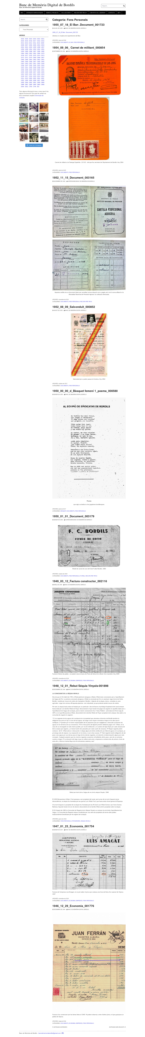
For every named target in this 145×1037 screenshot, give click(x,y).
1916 (30, 76)
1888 (22, 84)
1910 (26, 78)
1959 (26, 61)
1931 (42, 70)
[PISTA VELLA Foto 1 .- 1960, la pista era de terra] (23, 107)
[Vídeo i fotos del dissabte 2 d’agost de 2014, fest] (23, 117)
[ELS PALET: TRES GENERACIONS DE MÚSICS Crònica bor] (43, 117)
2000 (30, 47)
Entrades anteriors (60, 1027)
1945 (34, 66)
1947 (26, 66)
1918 (22, 76)
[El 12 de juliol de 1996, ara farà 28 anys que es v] (23, 127)
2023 (34, 39)
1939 (34, 68)
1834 (22, 86)
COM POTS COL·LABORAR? (97, 12)
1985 (42, 51)
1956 (38, 61)
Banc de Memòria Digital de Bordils (47, 4)
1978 (22, 55)
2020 (22, 41)
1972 (22, 57)
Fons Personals (79, 42)
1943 (42, 66)
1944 (38, 66)
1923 (26, 74)
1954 (22, 64)
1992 (38, 49)
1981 (34, 53)
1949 (42, 64)
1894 (26, 82)
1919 (42, 74)
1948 (22, 66)
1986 (38, 51)
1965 (26, 59)
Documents (64, 42)
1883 (38, 84)
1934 (30, 70)
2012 (30, 43)
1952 (30, 64)
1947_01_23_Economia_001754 (73, 826)
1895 (22, 82)
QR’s (119, 12)
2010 (38, 43)
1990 (22, 51)
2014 (22, 43)
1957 (34, 61)
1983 (26, 53)
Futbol (82, 576)
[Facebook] (62, 1033)
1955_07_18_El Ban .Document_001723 (78, 25)
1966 (22, 59)
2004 (38, 45)
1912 (42, 76)
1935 (26, 70)
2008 (22, 45)
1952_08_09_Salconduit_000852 (73, 307)
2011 (34, 43)
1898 (34, 80)
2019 (26, 41)
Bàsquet (63, 511)
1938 (38, 68)
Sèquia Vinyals (85, 821)
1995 (26, 49)
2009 (42, 43)
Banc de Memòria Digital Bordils (75, 28)
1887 (26, 84)
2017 (34, 41)
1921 (34, 74)
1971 (26, 57)
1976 (30, 55)
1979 (42, 53)
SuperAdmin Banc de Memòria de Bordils (81, 181)
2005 (34, 45)
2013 (26, 43)
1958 (30, 61)
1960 (22, 61)
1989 (26, 51)
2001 (26, 47)
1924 (22, 74)
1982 (30, 53)
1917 (26, 76)
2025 (26, 39)
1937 (42, 68)
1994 (30, 49)
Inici (22, 12)
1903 (42, 78)
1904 (38, 78)
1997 (42, 47)
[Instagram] (63, 1033)
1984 (22, 53)
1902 (22, 80)
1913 (38, 76)
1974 (38, 55)
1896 (42, 80)
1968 (38, 57)
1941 (26, 68)
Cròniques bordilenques (34, 12)
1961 (42, 59)
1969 (34, 57)
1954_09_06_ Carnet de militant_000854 (78, 47)
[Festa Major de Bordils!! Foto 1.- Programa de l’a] (43, 107)
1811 (26, 86)
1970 (30, 57)
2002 (22, 47)
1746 (34, 86)
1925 (42, 72)
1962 (38, 59)
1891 (34, 82)
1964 (30, 59)
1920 (38, 74)
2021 (42, 39)
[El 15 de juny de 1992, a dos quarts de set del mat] (33, 117)
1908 (30, 78)
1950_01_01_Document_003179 (73, 516)
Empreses (79, 680)
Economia (72, 680)
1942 (22, 68)
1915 (34, 76)
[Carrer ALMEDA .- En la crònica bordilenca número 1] (33, 127)
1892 (30, 82)
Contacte (111, 12)
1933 (34, 70)
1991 (42, 49)
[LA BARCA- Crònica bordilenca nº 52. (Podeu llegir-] (43, 137)
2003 (42, 45)
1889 (42, 82)
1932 (38, 70)
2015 (42, 41)
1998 (38, 47)
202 (38, 86)
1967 (42, 57)
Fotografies (76, 821)
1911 (22, 78)
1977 (26, 55)
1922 (30, 74)
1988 (30, 51)
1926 (38, 72)
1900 (26, 80)
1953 (26, 64)
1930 (22, 72)
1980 (38, 53)
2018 (30, 41)
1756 (30, 86)
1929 (26, 72)
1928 (30, 72)
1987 (34, 51)
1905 (34, 78)
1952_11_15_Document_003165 (73, 177)
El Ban (71, 42)
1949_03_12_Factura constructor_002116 (79, 581)
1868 (42, 84)
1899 (30, 80)
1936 (22, 70)
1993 (34, 49)
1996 (22, 49)
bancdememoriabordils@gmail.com (49, 1033)
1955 (42, 61)
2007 (26, 45)
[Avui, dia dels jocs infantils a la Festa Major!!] (33, 107)
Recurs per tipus (86, 301)
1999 (34, 47)
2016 (38, 41)
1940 (30, 68)
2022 (38, 39)
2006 (30, 45)
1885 (30, 84)
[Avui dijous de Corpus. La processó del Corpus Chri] (33, 137)
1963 (34, 59)
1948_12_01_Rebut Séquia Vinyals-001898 (80, 686)
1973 (42, 55)
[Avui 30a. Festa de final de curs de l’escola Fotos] (43, 127)
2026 (22, 39)
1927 (34, 72)
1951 (34, 64)
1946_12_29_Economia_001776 (73, 906)
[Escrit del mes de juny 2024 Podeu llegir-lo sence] (23, 137)
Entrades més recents (117, 1027)
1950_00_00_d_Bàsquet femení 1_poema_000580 (85, 391)
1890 (38, 82)
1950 (38, 64)
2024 (30, 39)
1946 (30, 66)
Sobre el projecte (52, 12)
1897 (38, 80)
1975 (34, 55)
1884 (34, 84)
